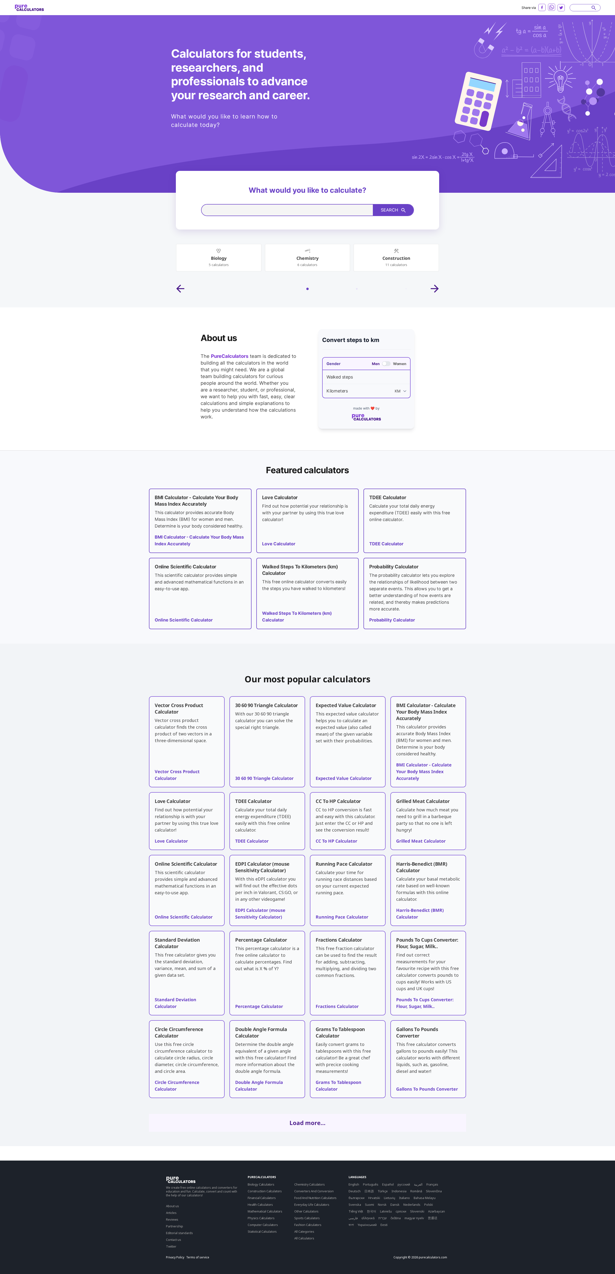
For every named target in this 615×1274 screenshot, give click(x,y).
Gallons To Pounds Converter (427, 1089)
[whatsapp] (551, 7)
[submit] (593, 8)
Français (432, 1184)
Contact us (173, 1240)
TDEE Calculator (386, 543)
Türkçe (383, 1191)
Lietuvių (389, 1198)
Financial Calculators (262, 1198)
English (354, 1184)
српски (401, 1211)
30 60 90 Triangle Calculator (264, 778)
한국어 (371, 1211)
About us (172, 1206)
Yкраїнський (367, 1225)
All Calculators (304, 1238)
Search (389, 209)
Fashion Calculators (307, 1225)
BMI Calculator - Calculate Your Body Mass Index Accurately (424, 771)
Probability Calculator (392, 619)
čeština (396, 1218)
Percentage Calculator (259, 1006)
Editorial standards (179, 1233)
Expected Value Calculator (344, 778)
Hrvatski (374, 1198)
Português (370, 1184)
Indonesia (399, 1191)
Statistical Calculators (262, 1231)
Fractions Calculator (337, 1006)
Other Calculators (306, 1211)
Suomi (369, 1204)
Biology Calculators (261, 1184)
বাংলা (351, 1225)
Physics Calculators (261, 1218)
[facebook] (542, 7)
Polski (428, 1204)
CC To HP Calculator (336, 841)
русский (404, 1184)
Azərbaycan (436, 1211)
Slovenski (417, 1211)
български (356, 1198)
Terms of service (197, 1257)
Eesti (384, 1225)
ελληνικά (368, 1218)
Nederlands (411, 1204)
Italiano (404, 1198)
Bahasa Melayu (425, 1198)
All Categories (304, 1231)
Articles (171, 1213)
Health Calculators (260, 1204)
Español (388, 1184)
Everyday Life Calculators (311, 1204)
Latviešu (386, 1211)
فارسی (353, 1218)
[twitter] (561, 7)
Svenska (355, 1204)
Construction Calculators (265, 1191)
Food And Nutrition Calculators (315, 1198)
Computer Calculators (263, 1225)
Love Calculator (278, 543)
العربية (418, 1184)
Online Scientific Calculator (184, 619)
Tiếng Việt (356, 1211)
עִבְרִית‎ (382, 1218)
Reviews (172, 1219)
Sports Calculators (307, 1218)
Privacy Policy (175, 1257)
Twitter (171, 1246)
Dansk (395, 1204)
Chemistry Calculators (309, 1184)
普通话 (432, 1218)
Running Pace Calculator (342, 917)
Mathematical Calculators (265, 1211)
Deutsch (355, 1191)
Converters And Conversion (314, 1191)
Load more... (307, 1123)
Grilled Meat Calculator (421, 841)
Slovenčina (434, 1191)
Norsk (382, 1204)
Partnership (174, 1226)
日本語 (369, 1191)
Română (416, 1191)
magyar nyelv (414, 1218)
